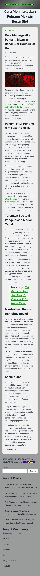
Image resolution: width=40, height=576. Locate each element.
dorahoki (6, 566)
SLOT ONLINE (9, 31)
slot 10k (5, 539)
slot (3, 555)
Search (5, 467)
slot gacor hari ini (9, 561)
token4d (5, 544)
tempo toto (6, 550)
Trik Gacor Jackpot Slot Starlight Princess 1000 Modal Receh (20, 295)
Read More (10, 450)
